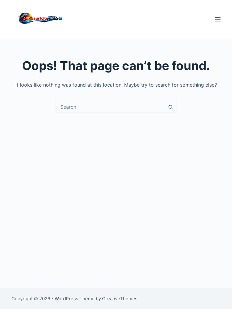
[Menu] (218, 19)
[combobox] (110, 107)
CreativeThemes (119, 298)
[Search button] (170, 107)
